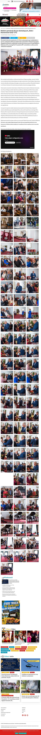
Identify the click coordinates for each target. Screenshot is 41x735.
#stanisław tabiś (30, 650)
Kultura (5, 672)
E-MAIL (22, 37)
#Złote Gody (4, 652)
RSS (22, 712)
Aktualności (8, 28)
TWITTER (13, 37)
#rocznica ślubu (15, 650)
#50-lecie (12, 647)
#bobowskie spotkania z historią (7, 695)
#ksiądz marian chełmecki (21, 648)
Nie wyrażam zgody (22, 733)
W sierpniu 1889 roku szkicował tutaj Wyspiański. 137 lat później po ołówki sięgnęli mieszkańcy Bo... (10, 699)
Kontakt (23, 709)
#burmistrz (24, 647)
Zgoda (17, 733)
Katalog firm (3, 714)
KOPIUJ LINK (31, 37)
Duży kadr (3, 715)
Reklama (23, 710)
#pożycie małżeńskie (5, 650)
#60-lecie (18, 647)
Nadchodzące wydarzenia (5, 712)
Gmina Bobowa (4, 647)
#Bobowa (12, 672)
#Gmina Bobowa (5, 648)
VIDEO (2, 710)
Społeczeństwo (25, 672)
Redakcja (23, 707)
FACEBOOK (5, 37)
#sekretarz (22, 650)
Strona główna (3, 28)
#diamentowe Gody (32, 647)
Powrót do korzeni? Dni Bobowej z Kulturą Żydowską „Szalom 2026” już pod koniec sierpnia (10, 676)
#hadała (11, 648)
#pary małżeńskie (31, 648)
